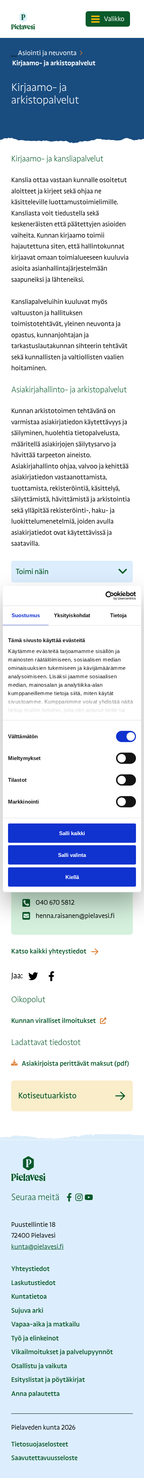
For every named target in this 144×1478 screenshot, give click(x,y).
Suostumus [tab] (26, 615)
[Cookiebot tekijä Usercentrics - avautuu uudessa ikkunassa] (105, 595)
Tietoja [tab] (118, 615)
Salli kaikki (72, 833)
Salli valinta (72, 855)
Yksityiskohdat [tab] (72, 615)
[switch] (126, 758)
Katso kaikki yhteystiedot (48, 951)
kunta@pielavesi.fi (37, 1247)
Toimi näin (32, 571)
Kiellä (72, 877)
